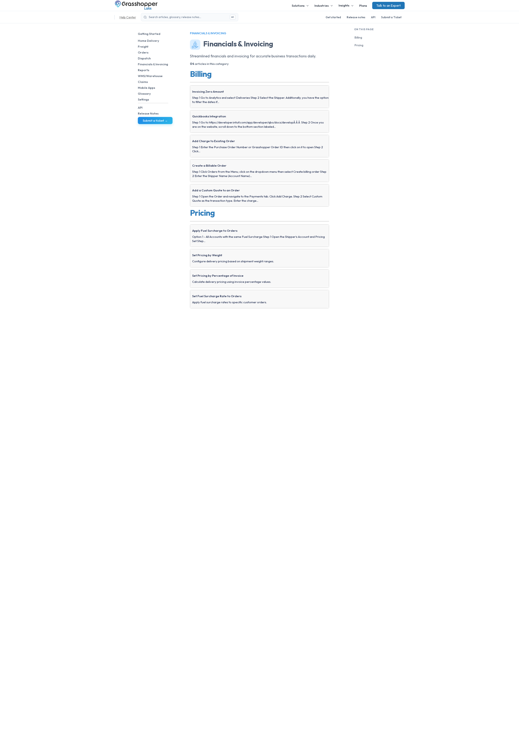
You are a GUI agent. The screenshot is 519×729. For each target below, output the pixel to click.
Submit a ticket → (155, 120)
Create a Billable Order (209, 165)
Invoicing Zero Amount (208, 91)
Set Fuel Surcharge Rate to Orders (216, 296)
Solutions (298, 6)
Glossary (144, 93)
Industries (321, 6)
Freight (143, 46)
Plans (363, 6)
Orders (143, 52)
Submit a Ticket (391, 17)
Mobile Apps (146, 88)
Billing (358, 37)
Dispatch (144, 58)
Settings (143, 99)
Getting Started (149, 34)
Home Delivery (148, 41)
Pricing (359, 45)
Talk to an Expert (388, 5)
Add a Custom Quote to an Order (216, 190)
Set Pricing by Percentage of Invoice (217, 276)
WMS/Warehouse (150, 76)
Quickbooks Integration (209, 116)
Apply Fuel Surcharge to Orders (214, 231)
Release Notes (148, 113)
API (373, 17)
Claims (143, 82)
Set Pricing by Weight (207, 255)
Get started (333, 17)
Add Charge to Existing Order (213, 141)
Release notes (356, 17)
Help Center (127, 17)
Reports (143, 70)
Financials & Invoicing (153, 64)
